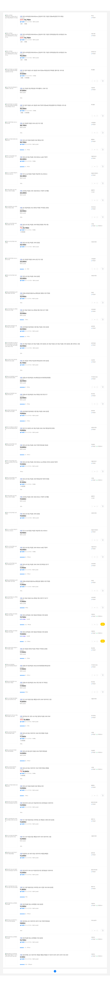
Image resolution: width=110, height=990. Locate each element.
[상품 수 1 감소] (92, 81)
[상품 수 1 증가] (97, 81)
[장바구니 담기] (102, 80)
